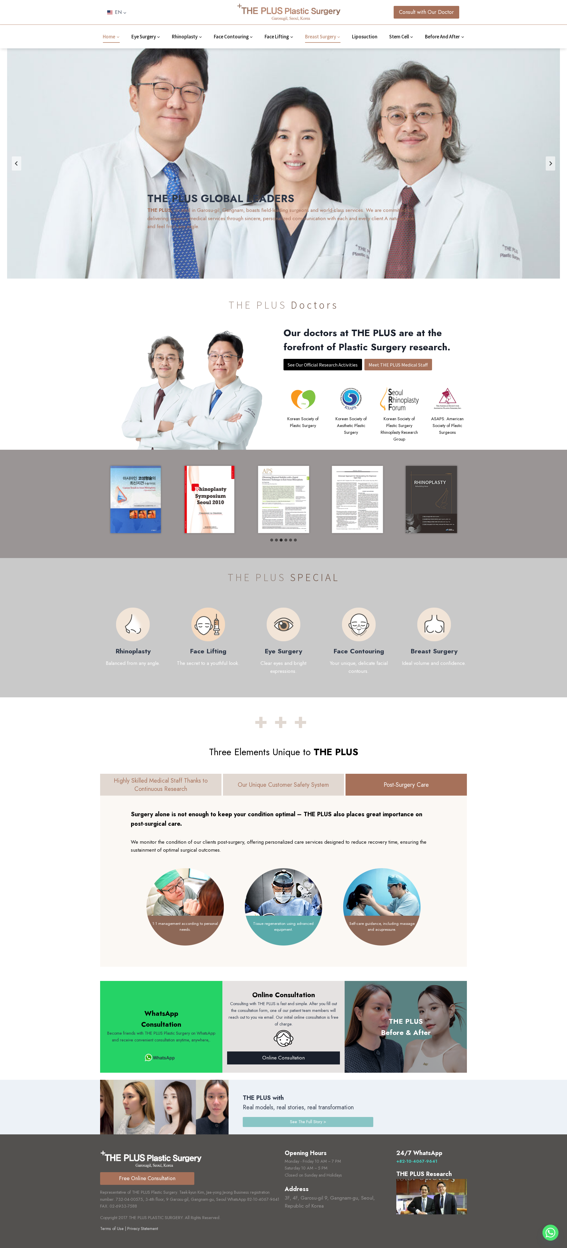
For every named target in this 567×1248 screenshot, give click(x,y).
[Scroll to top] (550, 1227)
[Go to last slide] (16, 163)
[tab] (271, 540)
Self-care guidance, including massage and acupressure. (382, 926)
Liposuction (364, 36)
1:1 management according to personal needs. (185, 926)
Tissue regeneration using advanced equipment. (283, 926)
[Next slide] (550, 163)
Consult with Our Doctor (426, 12)
